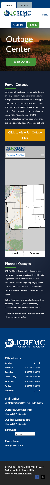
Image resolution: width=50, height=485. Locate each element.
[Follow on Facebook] (37, 477)
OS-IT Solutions (24, 473)
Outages (18, 24)
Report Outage (21, 61)
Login (33, 24)
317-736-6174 (26, 107)
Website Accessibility (23, 470)
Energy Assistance (14, 445)
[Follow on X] (43, 477)
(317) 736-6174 (19, 414)
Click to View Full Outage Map (25, 134)
